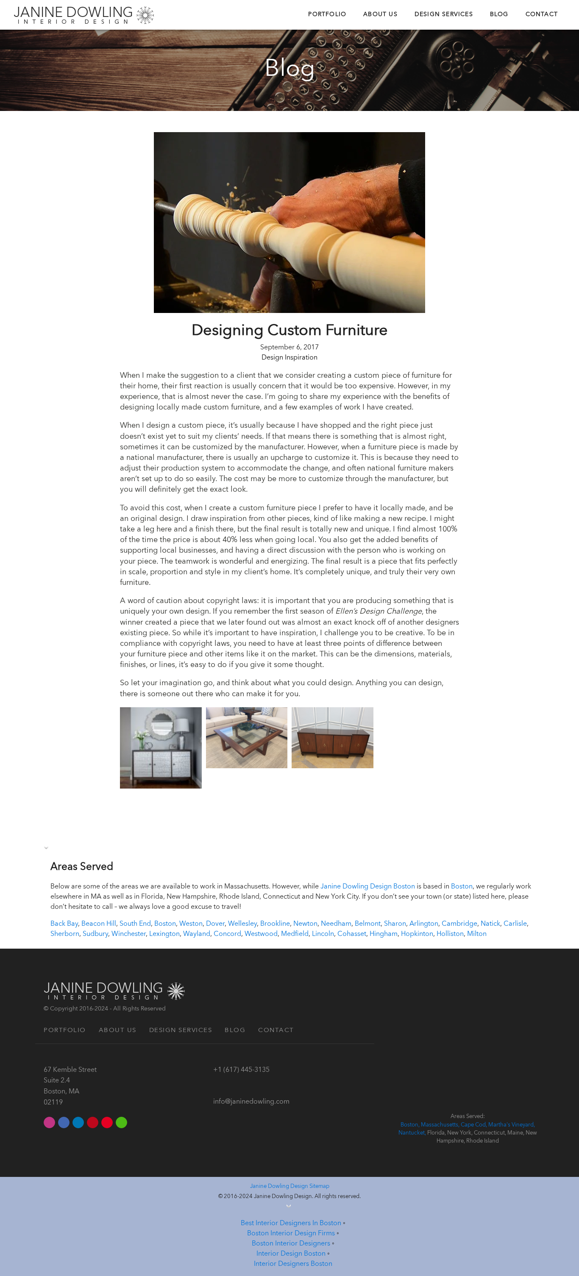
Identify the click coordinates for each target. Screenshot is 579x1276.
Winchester (128, 934)
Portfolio (327, 14)
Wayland (196, 934)
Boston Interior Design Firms (291, 1233)
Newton (305, 924)
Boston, (411, 1125)
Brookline (275, 924)
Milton (477, 934)
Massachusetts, (441, 1125)
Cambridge (459, 924)
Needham (336, 924)
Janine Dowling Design (279, 1186)
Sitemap (319, 1186)
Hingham (384, 934)
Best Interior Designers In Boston (291, 1223)
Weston (191, 924)
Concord (227, 934)
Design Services (444, 14)
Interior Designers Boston (293, 1264)
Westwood (261, 934)
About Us (380, 14)
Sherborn (64, 934)
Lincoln (323, 934)
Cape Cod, (474, 1125)
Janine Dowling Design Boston (367, 886)
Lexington (164, 934)
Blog (499, 14)
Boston (462, 886)
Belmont (368, 924)
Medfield (295, 934)
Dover (215, 924)
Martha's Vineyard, (511, 1125)
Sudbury (95, 934)
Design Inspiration (289, 357)
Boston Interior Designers (291, 1243)
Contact (542, 14)
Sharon (395, 924)
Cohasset (351, 934)
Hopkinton (417, 934)
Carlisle (515, 924)
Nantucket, (412, 1133)
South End (135, 924)
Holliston (450, 934)
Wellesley (242, 924)
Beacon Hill (98, 924)
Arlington (423, 924)
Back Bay (64, 924)
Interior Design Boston (291, 1254)
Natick (490, 924)
